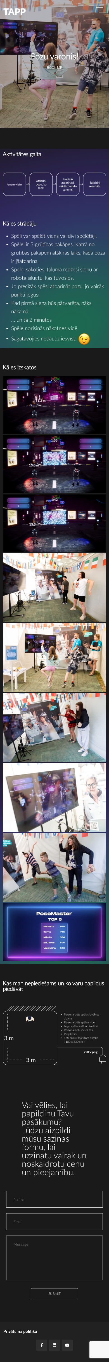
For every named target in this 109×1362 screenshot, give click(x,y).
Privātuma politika (20, 1331)
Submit (55, 1293)
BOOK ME (54, 68)
